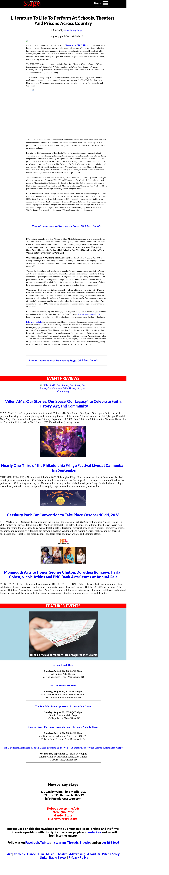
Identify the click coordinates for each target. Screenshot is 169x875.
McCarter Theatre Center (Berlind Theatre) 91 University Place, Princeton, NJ (63, 696)
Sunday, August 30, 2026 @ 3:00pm (63, 670)
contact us (94, 832)
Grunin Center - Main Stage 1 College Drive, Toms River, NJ (63, 717)
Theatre (61, 854)
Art (9, 854)
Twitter (45, 842)
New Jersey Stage (73, 30)
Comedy (19, 854)
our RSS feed (110, 842)
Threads (72, 842)
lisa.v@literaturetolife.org (89, 314)
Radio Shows (58, 857)
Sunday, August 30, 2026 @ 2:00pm (63, 691)
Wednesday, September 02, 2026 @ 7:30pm (63, 753)
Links (43, 857)
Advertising (77, 854)
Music (50, 854)
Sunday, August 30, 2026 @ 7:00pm (63, 712)
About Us (93, 854)
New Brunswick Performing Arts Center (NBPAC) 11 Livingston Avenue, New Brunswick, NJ (63, 737)
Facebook (32, 842)
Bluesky (85, 842)
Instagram (59, 842)
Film (41, 854)
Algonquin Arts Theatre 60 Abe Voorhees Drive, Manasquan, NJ (63, 675)
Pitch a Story (111, 854)
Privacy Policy (78, 857)
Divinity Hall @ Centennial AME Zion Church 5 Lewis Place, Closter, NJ (63, 758)
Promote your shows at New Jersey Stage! (66, 226)
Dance (31, 854)
